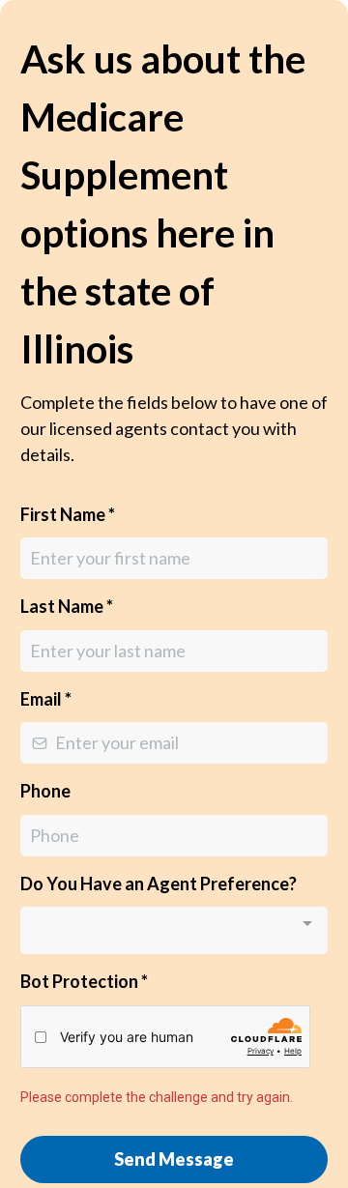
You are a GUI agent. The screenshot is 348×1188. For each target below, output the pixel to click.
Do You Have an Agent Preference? (158, 883)
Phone (45, 790)
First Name (67, 514)
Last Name (66, 606)
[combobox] (174, 930)
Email (46, 699)
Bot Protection (84, 981)
